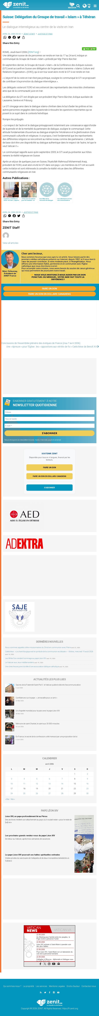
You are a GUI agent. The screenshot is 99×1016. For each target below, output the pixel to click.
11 (24, 784)
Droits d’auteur (73, 986)
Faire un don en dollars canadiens (49, 294)
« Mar (7, 799)
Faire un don (49, 288)
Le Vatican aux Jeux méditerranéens (19, 662)
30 (87, 793)
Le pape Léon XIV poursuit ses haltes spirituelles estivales (32, 855)
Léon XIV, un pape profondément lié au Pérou (26, 816)
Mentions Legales (57, 986)
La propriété (28, 986)
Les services (41, 986)
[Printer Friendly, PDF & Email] (89, 48)
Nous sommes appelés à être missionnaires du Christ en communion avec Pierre (38, 647)
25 (24, 793)
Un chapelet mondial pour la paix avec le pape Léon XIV (38, 711)
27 (49, 793)
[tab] (37, 929)
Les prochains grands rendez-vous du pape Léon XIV (30, 835)
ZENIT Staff (29, 34)
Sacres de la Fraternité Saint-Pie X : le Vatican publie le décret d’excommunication (48, 685)
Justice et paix (45, 34)
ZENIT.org (33, 52)
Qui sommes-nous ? (12, 986)
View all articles (10, 243)
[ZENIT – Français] (27, 5)
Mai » (13, 799)
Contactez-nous (88, 986)
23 (87, 789)
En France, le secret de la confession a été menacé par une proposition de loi (46, 737)
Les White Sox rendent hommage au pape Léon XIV (25, 658)
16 (87, 784)
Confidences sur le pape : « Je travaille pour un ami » (36, 698)
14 (62, 784)
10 (12, 784)
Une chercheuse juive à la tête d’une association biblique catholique (32, 667)
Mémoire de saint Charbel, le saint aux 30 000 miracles (37, 724)
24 (12, 793)
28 (62, 793)
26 (37, 793)
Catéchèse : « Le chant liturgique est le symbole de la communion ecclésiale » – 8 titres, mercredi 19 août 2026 (49, 652)
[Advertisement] (49, 322)
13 (49, 784)
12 (37, 784)
